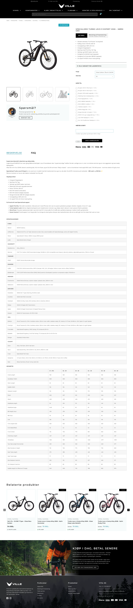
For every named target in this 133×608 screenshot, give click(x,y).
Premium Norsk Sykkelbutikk (89, 1)
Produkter (14, 20)
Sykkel (21, 20)
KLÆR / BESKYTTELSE (52, 10)
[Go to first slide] (101, 1)
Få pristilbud (64, 25)
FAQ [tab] (33, 153)
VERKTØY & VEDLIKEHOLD (92, 10)
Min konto (40, 598)
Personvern (40, 593)
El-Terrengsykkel (44, 20)
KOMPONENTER (32, 10)
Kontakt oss (25, 117)
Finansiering (66, 1)
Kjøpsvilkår (40, 586)
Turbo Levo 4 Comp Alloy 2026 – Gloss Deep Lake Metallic (80, 522)
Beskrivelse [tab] (14, 153)
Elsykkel (35, 20)
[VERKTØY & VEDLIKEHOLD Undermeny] (104, 10)
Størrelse (78, 75)
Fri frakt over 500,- (43, 1)
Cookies (39, 595)
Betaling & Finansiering (43, 589)
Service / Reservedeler (74, 593)
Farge (77, 71)
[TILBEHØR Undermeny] (77, 10)
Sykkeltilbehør (72, 591)
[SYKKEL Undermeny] (20, 10)
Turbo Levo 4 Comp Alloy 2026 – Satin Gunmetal (50, 522)
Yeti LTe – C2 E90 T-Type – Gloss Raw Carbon (19, 522)
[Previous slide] (31, 1)
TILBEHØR (72, 10)
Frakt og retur (41, 591)
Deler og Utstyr (72, 589)
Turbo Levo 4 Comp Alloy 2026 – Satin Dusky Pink (110, 522)
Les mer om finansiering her (85, 567)
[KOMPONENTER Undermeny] (39, 10)
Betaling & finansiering (97, 35)
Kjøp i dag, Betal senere (95, 548)
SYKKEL (16, 10)
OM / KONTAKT (114, 10)
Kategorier (28, 20)
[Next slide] (128, 510)
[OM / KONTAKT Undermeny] (121, 10)
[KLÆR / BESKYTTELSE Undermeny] (62, 10)
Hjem (7, 20)
